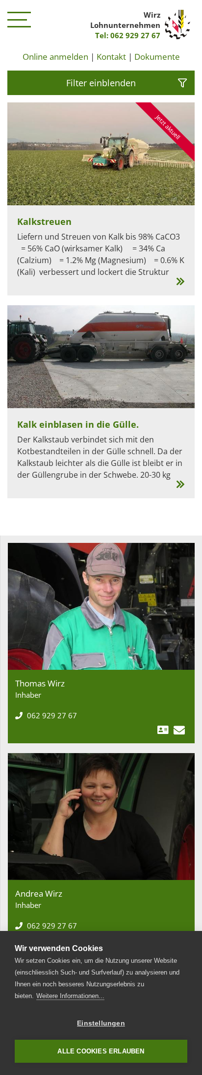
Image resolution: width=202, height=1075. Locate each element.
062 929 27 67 (51, 715)
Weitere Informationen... (70, 996)
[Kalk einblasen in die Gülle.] (101, 401)
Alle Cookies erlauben (100, 1051)
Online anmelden (55, 56)
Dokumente (157, 56)
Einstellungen (101, 1023)
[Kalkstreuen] (101, 198)
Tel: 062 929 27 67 (127, 35)
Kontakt (111, 56)
